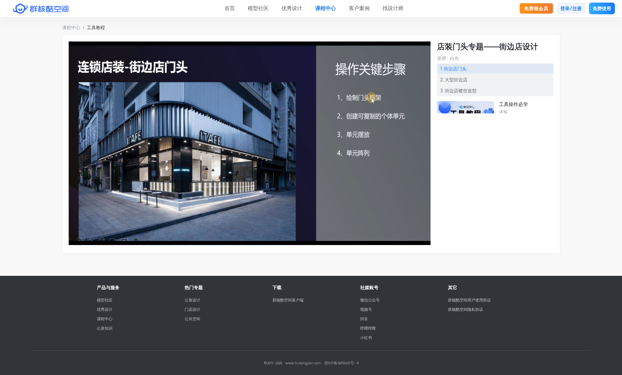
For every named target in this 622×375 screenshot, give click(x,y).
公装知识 (104, 328)
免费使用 (602, 8)
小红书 (366, 337)
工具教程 (96, 27)
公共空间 (192, 319)
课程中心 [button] (325, 8)
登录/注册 (571, 8)
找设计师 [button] (393, 8)
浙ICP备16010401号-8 (341, 363)
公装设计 (192, 300)
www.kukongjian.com (303, 363)
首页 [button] (230, 8)
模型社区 (104, 300)
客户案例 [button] (359, 8)
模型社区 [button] (258, 8)
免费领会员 (536, 8)
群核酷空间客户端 (288, 300)
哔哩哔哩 (368, 328)
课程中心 (104, 319)
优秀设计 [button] (292, 8)
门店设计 (192, 309)
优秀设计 (104, 309)
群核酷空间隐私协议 (465, 309)
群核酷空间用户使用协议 (469, 300)
